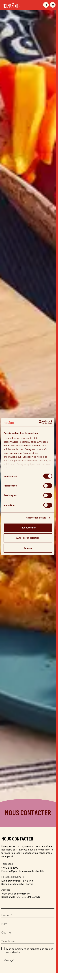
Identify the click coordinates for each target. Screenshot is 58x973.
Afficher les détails (36, 517)
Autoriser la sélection (27, 537)
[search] (46, 5)
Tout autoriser (28, 527)
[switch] (47, 485)
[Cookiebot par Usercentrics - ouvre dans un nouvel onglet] (39, 422)
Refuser (28, 548)
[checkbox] (2, 948)
